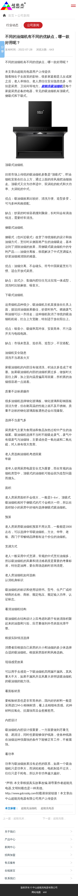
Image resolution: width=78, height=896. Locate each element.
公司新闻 (33, 25)
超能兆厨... (19, 818)
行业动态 (12, 25)
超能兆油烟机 (29, 808)
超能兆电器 (47, 808)
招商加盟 (10, 854)
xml (45, 892)
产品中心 (10, 839)
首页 (11, 15)
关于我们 (10, 831)
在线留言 (10, 870)
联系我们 (10, 878)
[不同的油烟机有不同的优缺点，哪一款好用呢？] (39, 130)
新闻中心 (10, 847)
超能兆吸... (59, 818)
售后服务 (10, 862)
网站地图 (36, 892)
